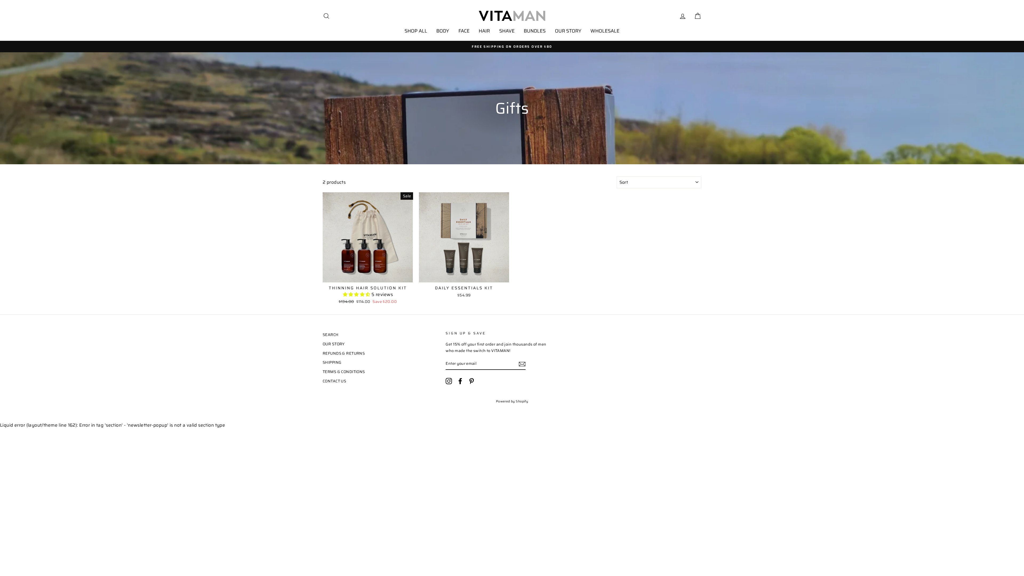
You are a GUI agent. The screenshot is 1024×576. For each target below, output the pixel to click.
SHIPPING (332, 362)
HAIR (484, 31)
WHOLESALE (604, 31)
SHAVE (507, 31)
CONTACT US (334, 381)
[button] (357, 294)
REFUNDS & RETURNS (344, 353)
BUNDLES (535, 31)
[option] (512, 46)
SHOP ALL (416, 31)
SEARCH (331, 335)
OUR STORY (568, 31)
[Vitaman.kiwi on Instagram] (449, 381)
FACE (464, 31)
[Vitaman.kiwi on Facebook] (460, 381)
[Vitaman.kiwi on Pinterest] (471, 381)
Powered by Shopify (512, 401)
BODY (442, 31)
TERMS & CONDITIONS (344, 372)
